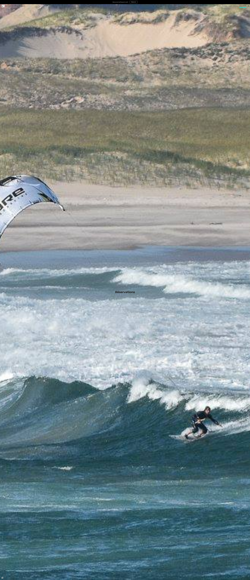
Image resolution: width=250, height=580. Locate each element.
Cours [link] (230, 6)
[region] (125, 2)
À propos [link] (224, 6)
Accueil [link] (219, 6)
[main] (125, 292)
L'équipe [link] (235, 6)
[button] (248, 6)
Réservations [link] (242, 6)
